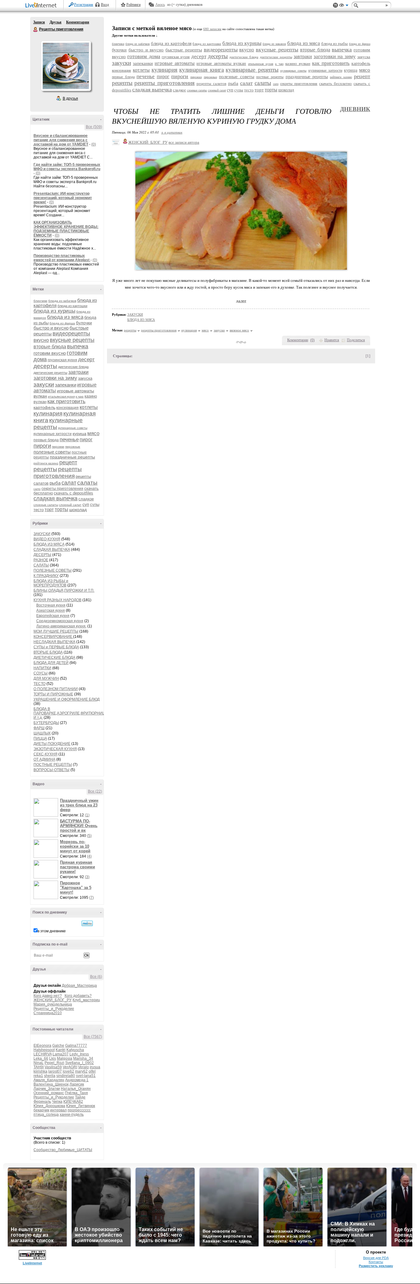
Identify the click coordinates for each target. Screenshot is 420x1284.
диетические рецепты (50, 372)
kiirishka (40, 1071)
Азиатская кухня (50, 610)
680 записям (212, 29)
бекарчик (41, 1110)
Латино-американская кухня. (61, 626)
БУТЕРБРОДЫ (46, 723)
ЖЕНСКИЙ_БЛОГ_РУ (53, 1000)
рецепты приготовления (58, 472)
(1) (87, 815)
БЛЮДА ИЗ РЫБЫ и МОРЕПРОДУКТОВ (51, 583)
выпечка (77, 346)
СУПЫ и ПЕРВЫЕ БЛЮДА (56, 647)
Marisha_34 (83, 1058)
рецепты (45, 469)
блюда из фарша (62, 323)
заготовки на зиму (55, 378)
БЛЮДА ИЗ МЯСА (49, 544)
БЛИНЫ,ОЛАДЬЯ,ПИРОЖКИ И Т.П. (64, 590)
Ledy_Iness (79, 1054)
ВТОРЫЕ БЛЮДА (48, 652)
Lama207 (61, 1054)
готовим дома (143, 56)
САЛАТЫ (41, 565)
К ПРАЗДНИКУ (46, 576)
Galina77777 (76, 1045)
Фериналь (42, 1101)
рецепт (68, 462)
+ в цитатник (171, 132)
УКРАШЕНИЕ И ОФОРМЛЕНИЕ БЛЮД (67, 699)
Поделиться (356, 340)
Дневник (355, 109)
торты (61, 509)
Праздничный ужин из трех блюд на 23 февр (79, 805)
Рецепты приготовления (35, 29)
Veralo (83, 1067)
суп (85, 504)
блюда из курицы (54, 311)
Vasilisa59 (53, 1067)
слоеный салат (70, 504)
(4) (89, 856)
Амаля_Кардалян (49, 1080)
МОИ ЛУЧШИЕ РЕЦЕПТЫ (56, 631)
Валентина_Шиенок (51, 1084)
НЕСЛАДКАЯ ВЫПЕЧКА (54, 642)
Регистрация (83, 4)
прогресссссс (79, 1110)
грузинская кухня (62, 360)
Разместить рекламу (376, 1266)
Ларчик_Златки (47, 1088)
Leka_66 (41, 1058)
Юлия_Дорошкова (49, 1106)
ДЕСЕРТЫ (42, 555)
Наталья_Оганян (76, 1088)
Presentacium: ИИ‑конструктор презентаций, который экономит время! (63, 197)
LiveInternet (42, 5)
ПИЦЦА (40, 738)
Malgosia (64, 1058)
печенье (69, 439)
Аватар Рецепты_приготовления (66, 66)
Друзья (55, 22)
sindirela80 (65, 1076)
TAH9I (39, 1067)
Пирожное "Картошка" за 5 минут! (75, 887)
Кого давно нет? (48, 996)
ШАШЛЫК (42, 733)
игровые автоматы (175, 63)
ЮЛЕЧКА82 (73, 1101)
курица (79, 433)
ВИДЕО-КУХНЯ (47, 539)
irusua (95, 1067)
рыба (55, 483)
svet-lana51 (86, 1076)
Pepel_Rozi (54, 1063)
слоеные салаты (46, 504)
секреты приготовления (62, 488)
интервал (58, 1110)
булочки (84, 322)
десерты (45, 366)
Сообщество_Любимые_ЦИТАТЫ (63, 1150)
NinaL (39, 1063)
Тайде (80, 1097)
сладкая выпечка (55, 498)
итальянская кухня (61, 396)
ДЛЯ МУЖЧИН (46, 678)
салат (68, 483)
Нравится (331, 340)
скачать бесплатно (335, 83)
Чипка (57, 1101)
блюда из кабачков (62, 300)
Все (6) (96, 976)
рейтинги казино (46, 463)
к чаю (80, 396)
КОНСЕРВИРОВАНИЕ (53, 636)
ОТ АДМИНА (44, 759)
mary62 (81, 1071)
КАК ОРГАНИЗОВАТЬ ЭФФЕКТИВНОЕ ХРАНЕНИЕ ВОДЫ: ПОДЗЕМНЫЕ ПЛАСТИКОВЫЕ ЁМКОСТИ (66, 229)
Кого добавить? (78, 996)
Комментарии (77, 22)
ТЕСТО (40, 684)
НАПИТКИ (42, 668)
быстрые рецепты (183, 49)
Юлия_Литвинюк (80, 1106)
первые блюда (46, 440)
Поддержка (335, 5)
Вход (105, 4)
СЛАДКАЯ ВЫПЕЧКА (52, 549)
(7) (91, 897)
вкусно (41, 340)
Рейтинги (133, 4)
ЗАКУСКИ (42, 534)
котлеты (89, 407)
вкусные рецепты (72, 340)
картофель (44, 407)
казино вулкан (297, 63)
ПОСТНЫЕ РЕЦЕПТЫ (53, 764)
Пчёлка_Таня (76, 1093)
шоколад (78, 509)
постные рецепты (269, 77)
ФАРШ (39, 728)
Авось (160, 4)
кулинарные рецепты (252, 69)
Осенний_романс (49, 1093)
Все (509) (94, 127)
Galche (58, 1045)
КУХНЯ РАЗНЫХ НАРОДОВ (57, 600)
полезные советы (52, 451)
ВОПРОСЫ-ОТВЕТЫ (51, 770)
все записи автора (183, 142)
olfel (92, 1071)
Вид (343, 6)
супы (94, 504)
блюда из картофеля (171, 43)
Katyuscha (75, 1050)
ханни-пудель (72, 1114)
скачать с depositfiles (73, 493)
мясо (93, 433)
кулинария (48, 413)
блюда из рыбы (334, 43)
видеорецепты (71, 333)
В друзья (70, 98)
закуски (44, 384)
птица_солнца (46, 1114)
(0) (93, 144)
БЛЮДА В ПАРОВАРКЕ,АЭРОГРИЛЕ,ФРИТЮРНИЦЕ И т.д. (71, 713)
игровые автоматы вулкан (221, 63)
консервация (67, 408)
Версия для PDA (376, 1258)
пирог (86, 439)
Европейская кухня (52, 616)
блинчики (40, 300)
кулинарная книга (201, 69)
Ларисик (76, 1084)
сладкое (86, 499)
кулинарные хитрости (53, 434)
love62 (68, 1071)
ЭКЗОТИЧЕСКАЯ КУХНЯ (55, 749)
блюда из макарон (274, 44)
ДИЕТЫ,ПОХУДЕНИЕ (52, 744)
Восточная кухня (50, 605)
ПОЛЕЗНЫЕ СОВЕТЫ (53, 570)
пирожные (72, 446)
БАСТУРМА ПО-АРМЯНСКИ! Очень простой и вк (78, 826)
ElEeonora (42, 1045)
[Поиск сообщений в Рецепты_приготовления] (87, 923)
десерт (86, 359)
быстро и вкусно (51, 327)
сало (37, 488)
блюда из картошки (72, 306)
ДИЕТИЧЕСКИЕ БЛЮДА (54, 657)
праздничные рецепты (72, 456)
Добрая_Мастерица (79, 985)
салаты (87, 482)
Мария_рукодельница (53, 1004)
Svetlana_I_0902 (79, 1063)
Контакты (376, 1262)
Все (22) (95, 791)
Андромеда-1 (77, 1080)
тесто (39, 509)
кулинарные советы (72, 428)
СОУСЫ (41, 673)
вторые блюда (50, 346)
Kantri (60, 1050)
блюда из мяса (65, 317)
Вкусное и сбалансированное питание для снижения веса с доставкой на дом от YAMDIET (61, 140)
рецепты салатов (211, 83)
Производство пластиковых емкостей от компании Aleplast (62, 258)
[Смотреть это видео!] (47, 807)
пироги (42, 446)
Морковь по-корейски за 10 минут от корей (75, 846)
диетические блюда (73, 367)
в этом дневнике (52, 931)
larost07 (55, 1071)
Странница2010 (48, 1013)
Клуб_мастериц (86, 1000)
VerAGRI (70, 1067)
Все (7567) (93, 1036)
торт (49, 509)
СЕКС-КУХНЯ (45, 754)
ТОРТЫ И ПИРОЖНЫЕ (53, 694)
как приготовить (66, 401)
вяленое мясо (239, 330)
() (312, 340)
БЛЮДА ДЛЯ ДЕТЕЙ (51, 663)
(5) (89, 836)
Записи (39, 22)
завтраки (78, 372)
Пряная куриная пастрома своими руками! (77, 867)
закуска (85, 378)
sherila (49, 1076)
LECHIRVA (43, 1054)
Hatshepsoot (44, 1050)
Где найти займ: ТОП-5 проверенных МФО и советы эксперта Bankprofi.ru (67, 166)
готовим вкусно (50, 353)
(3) (87, 877)
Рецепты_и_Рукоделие (54, 1008)
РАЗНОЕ (41, 560)
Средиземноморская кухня (59, 621)
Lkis (52, 1058)
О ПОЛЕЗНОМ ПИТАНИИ (56, 689)
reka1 (38, 1076)
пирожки (58, 446)
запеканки (65, 384)
